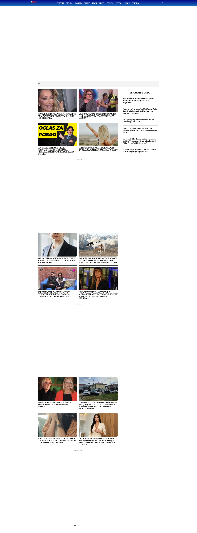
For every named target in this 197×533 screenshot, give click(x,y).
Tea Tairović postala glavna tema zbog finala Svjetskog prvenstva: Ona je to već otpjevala (57, 116)
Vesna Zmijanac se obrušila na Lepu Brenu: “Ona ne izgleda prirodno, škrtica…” (55, 404)
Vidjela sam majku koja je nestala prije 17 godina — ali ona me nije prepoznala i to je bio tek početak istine (57, 440)
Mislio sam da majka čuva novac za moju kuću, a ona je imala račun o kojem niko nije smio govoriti (57, 260)
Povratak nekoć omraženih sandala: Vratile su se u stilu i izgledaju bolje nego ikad (139, 151)
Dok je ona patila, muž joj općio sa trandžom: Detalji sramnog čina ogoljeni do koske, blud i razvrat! (54, 294)
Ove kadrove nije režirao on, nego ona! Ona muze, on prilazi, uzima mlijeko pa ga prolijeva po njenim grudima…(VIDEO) (98, 260)
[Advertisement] (98, 46)
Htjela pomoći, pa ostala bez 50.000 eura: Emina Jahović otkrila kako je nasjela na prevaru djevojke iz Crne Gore (140, 111)
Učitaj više (77, 526)
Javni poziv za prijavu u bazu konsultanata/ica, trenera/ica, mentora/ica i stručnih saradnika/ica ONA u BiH (56, 151)
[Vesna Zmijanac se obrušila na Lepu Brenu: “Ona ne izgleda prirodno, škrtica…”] (57, 389)
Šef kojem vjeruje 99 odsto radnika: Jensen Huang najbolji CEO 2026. (138, 121)
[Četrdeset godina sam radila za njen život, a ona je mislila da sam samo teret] (98, 134)
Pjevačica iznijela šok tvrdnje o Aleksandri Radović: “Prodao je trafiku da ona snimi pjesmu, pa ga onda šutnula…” (98, 295)
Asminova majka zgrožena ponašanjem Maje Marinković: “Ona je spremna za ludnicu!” (97, 116)
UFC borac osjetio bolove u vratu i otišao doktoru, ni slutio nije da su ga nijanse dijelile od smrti (140, 130)
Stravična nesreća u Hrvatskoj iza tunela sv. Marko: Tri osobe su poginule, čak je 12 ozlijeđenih (138, 100)
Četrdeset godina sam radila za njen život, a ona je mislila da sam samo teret (98, 149)
